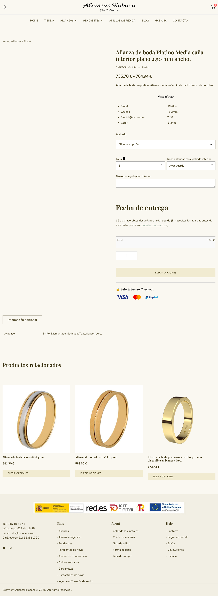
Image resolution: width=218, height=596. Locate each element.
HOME (34, 21)
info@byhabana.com (23, 533)
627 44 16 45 (26, 528)
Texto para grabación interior (133, 176)
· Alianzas (63, 531)
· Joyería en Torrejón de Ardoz (75, 581)
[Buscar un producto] (5, 7)
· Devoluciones (175, 550)
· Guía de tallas (121, 543)
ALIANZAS (67, 21)
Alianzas (16, 41)
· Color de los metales (125, 531)
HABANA (161, 21)
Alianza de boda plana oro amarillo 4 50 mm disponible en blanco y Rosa (175, 458)
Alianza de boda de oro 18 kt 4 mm (23, 457)
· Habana (171, 556)
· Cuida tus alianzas (123, 537)
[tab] (22, 319)
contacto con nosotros (154, 225)
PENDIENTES (91, 21)
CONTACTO (180, 21)
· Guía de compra (122, 556)
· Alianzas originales (69, 537)
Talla (120, 159)
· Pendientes (64, 543)
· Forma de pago (121, 550)
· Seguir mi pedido (177, 537)
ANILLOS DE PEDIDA (122, 21)
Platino (28, 41)
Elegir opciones (165, 272)
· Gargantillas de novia (70, 575)
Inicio (6, 41)
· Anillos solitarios (68, 562)
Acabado (121, 134)
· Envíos (170, 543)
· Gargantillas (65, 569)
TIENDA (49, 21)
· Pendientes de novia (70, 550)
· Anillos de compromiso (72, 556)
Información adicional (22, 320)
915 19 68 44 (16, 524)
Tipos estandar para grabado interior (189, 159)
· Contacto (172, 531)
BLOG (145, 21)
